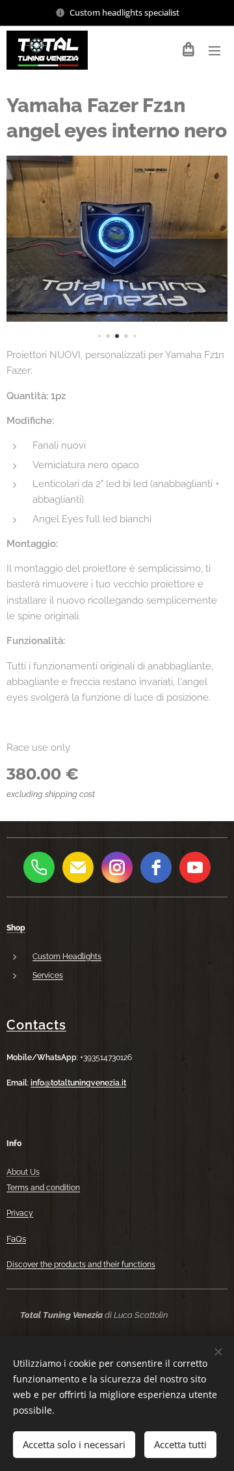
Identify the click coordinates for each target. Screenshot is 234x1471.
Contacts (36, 1025)
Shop (15, 927)
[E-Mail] (78, 867)
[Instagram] (117, 867)
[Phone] (39, 867)
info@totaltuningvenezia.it (78, 1082)
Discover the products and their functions (80, 1264)
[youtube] (195, 867)
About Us (23, 1172)
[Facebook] (156, 867)
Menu (215, 50)
